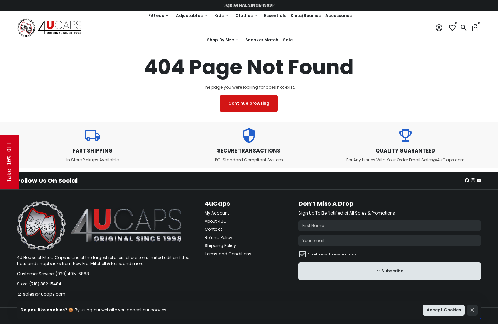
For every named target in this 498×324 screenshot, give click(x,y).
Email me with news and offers (332, 254)
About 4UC (216, 221)
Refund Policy (218, 237)
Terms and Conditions (228, 254)
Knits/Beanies (306, 15)
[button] (9, 162)
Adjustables (192, 15)
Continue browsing (248, 103)
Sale (288, 40)
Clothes (246, 15)
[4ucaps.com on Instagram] (473, 180)
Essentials (275, 15)
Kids (221, 15)
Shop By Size (223, 40)
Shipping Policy (220, 245)
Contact (213, 229)
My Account (217, 213)
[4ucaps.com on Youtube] (479, 180)
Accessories (338, 15)
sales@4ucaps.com (41, 294)
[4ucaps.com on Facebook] (467, 180)
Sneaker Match (261, 40)
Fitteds (158, 15)
